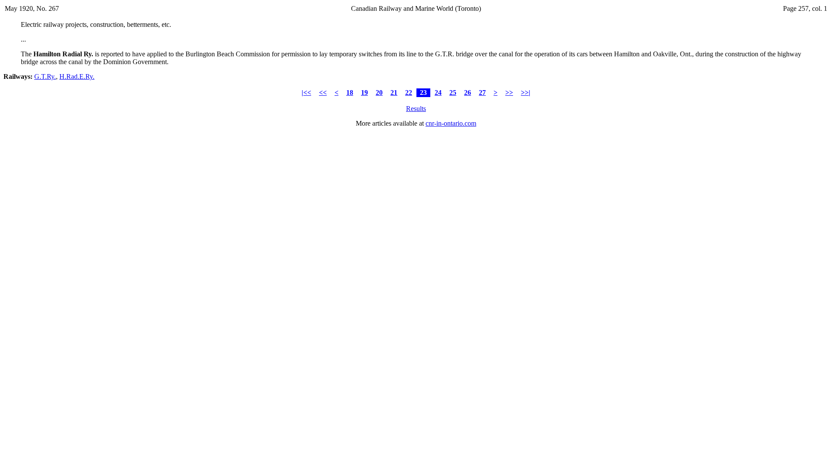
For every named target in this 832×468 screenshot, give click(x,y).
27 (482, 92)
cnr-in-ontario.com (451, 123)
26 (467, 92)
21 (393, 92)
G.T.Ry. (45, 76)
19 (364, 92)
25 (452, 92)
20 (379, 92)
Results (416, 108)
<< (323, 92)
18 (349, 92)
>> (509, 92)
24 (438, 92)
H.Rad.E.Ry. (76, 76)
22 (408, 92)
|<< (306, 92)
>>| (525, 92)
